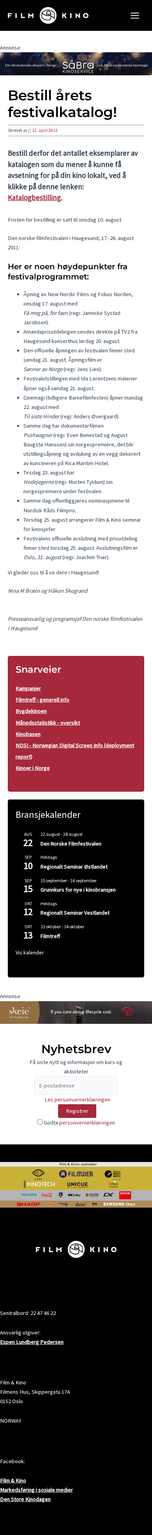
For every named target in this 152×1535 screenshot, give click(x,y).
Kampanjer (28, 688)
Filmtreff (50, 936)
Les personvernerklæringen (77, 1099)
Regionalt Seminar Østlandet (74, 866)
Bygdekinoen (31, 710)
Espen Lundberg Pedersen (32, 1341)
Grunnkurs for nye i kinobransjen (78, 889)
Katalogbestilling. (35, 197)
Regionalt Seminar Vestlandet (75, 912)
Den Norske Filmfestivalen (71, 843)
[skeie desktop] (76, 1011)
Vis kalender (30, 952)
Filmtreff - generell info (42, 699)
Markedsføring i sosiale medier (36, 1489)
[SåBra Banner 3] (76, 63)
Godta (78, 1122)
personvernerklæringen (87, 1122)
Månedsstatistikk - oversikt (48, 722)
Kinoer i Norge (33, 767)
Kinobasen (28, 733)
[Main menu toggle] (134, 15)
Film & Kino (13, 1480)
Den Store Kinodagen (25, 1499)
